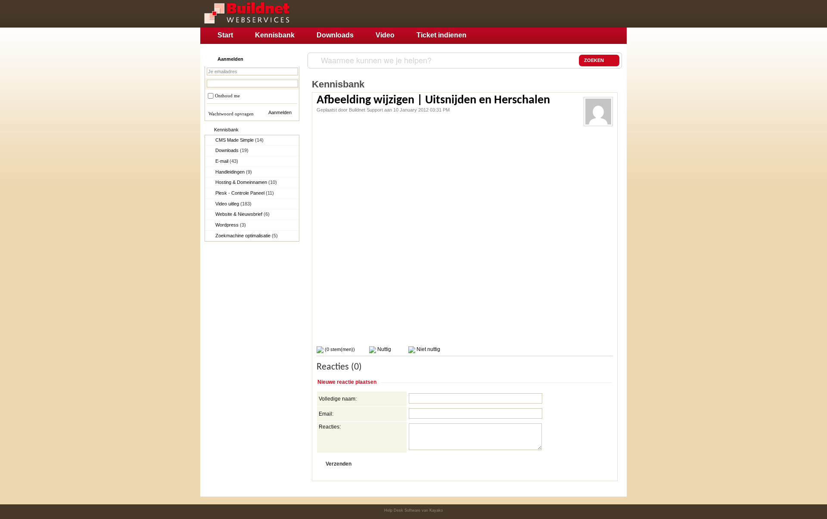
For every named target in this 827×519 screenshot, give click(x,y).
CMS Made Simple (239, 140)
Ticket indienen (441, 35)
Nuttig (383, 349)
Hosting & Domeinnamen (246, 182)
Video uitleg (233, 203)
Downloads (335, 35)
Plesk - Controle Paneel (244, 193)
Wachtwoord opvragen (231, 113)
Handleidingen (233, 171)
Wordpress (230, 224)
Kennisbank (275, 35)
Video (385, 35)
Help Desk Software (402, 510)
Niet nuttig (427, 349)
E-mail (226, 161)
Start (225, 35)
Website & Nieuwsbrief (242, 214)
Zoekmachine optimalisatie (246, 235)
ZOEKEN (594, 60)
